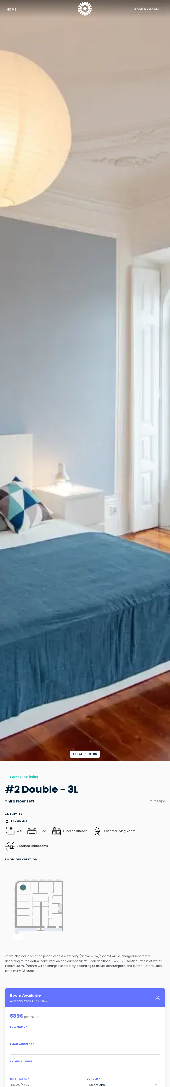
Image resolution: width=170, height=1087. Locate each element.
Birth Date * (19, 1079)
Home (11, 9)
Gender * (93, 1079)
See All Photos (85, 754)
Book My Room (146, 9)
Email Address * (22, 1044)
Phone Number (21, 1061)
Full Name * (18, 1026)
